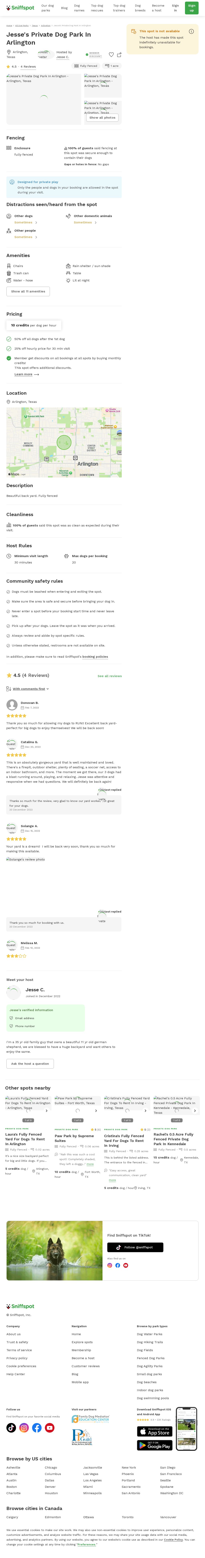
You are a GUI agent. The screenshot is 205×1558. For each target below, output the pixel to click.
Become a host (158, 8)
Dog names (79, 8)
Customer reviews (86, 1366)
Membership (81, 1350)
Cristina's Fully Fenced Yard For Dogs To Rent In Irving (124, 1141)
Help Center (15, 1374)
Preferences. (87, 1544)
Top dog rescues (97, 8)
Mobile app (80, 1382)
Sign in (175, 8)
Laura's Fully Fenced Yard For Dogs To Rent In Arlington (25, 1139)
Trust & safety (17, 1342)
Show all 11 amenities (28, 291)
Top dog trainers (119, 8)
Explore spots (82, 1342)
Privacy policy (16, 1358)
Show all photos (102, 117)
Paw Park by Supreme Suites (74, 1138)
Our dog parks (47, 8)
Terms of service (19, 1350)
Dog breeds (140, 8)
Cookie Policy (173, 1539)
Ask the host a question (30, 1064)
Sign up (191, 8)
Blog (64, 8)
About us (13, 1334)
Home (76, 1334)
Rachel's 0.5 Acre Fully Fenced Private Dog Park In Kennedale (173, 1139)
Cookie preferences (21, 1366)
